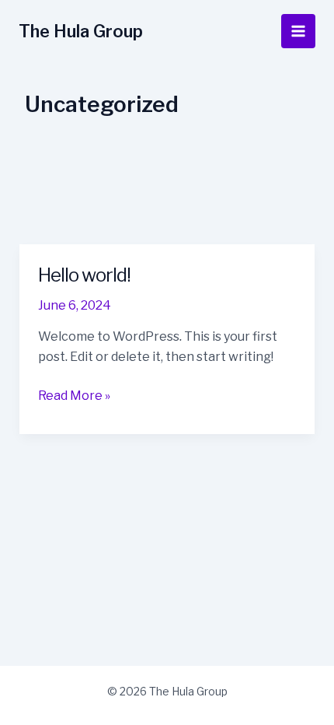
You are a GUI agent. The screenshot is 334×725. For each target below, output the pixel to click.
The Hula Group (81, 31)
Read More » (74, 396)
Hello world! (84, 275)
